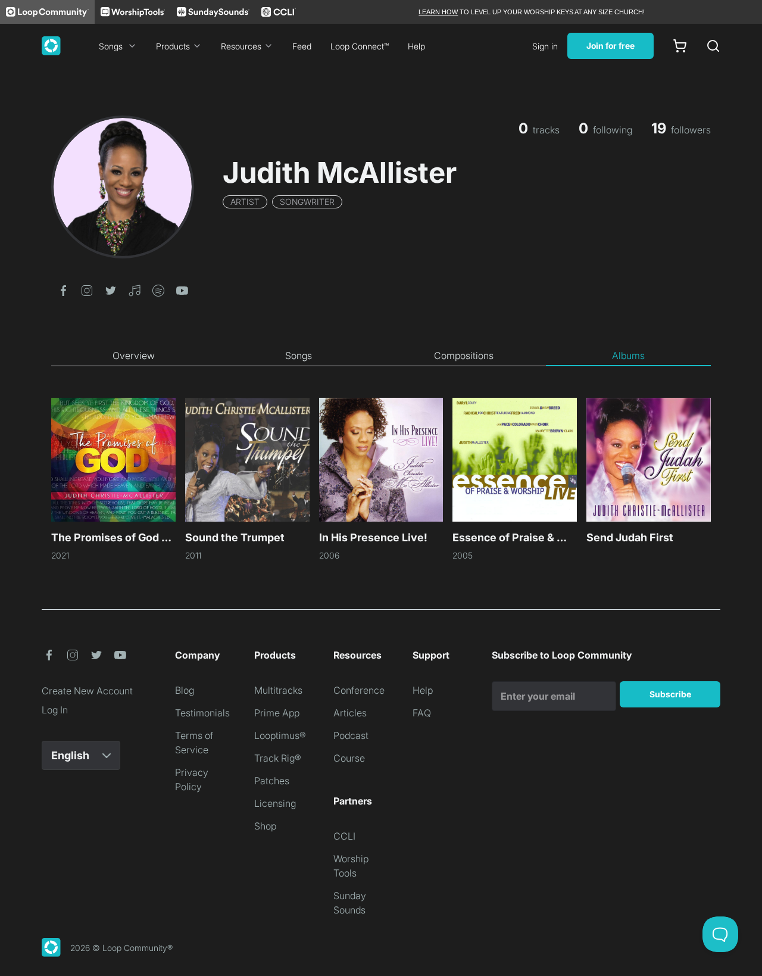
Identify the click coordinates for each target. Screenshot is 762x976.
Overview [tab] (134, 355)
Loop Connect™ (359, 46)
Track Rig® (277, 758)
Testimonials (202, 713)
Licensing (275, 803)
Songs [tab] (298, 355)
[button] (63, 289)
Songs (111, 46)
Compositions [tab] (464, 355)
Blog (184, 690)
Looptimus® (280, 735)
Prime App (276, 713)
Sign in (545, 46)
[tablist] (381, 356)
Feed (301, 46)
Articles (350, 713)
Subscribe (670, 694)
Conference (359, 690)
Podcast (350, 735)
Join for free (610, 45)
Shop (265, 826)
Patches (271, 781)
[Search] (713, 46)
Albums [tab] (628, 355)
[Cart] (680, 46)
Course (349, 758)
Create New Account (87, 691)
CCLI (344, 836)
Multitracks (278, 690)
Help (416, 46)
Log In (55, 710)
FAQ (422, 713)
